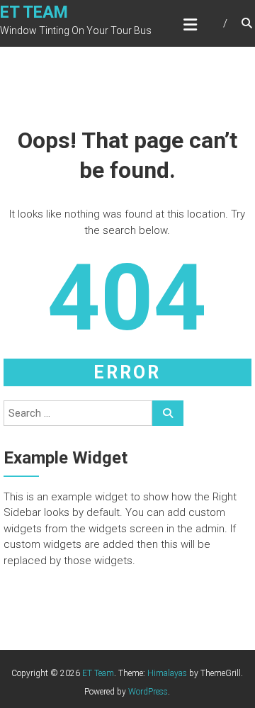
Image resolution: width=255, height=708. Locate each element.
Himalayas (167, 673)
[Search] (167, 413)
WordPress (148, 692)
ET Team (34, 12)
